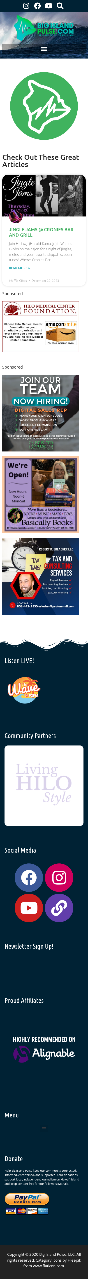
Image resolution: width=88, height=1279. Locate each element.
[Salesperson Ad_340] (40, 450)
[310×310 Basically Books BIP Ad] (40, 531)
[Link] (59, 908)
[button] (44, 49)
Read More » (19, 268)
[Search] (60, 5)
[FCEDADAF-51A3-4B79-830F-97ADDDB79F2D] (40, 613)
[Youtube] (48, 5)
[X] (40, 350)
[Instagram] (26, 5)
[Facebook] (37, 5)
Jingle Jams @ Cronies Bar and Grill (41, 232)
